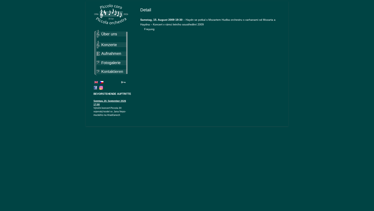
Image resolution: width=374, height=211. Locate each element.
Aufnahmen (111, 53)
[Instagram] (101, 88)
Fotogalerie (111, 63)
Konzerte (109, 45)
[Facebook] (96, 88)
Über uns (109, 34)
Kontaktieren (112, 71)
